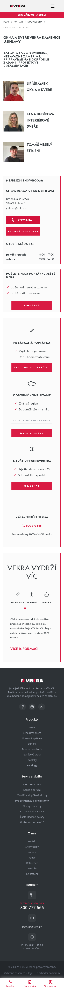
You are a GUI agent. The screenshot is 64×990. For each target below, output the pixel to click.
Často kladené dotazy (32, 817)
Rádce (32, 857)
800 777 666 (33, 525)
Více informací (24, 649)
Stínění (32, 743)
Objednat (31, 485)
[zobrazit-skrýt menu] (52, 6)
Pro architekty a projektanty (32, 800)
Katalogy (32, 765)
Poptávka (32, 305)
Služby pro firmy (32, 806)
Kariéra (32, 852)
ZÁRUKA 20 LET (32, 784)
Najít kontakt (32, 433)
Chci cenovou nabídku (32, 367)
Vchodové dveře (32, 732)
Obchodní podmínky (48, 973)
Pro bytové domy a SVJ (32, 811)
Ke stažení (32, 873)
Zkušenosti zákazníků (32, 822)
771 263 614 (25, 220)
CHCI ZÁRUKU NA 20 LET (32, 14)
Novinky (32, 868)
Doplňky (32, 760)
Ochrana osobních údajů (18, 973)
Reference (32, 863)
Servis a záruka (32, 789)
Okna (32, 727)
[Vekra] (18, 6)
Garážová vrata (32, 754)
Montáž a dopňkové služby (32, 795)
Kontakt (32, 841)
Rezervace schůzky (23, 231)
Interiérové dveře (32, 749)
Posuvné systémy (32, 738)
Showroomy (32, 846)
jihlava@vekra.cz (17, 208)
